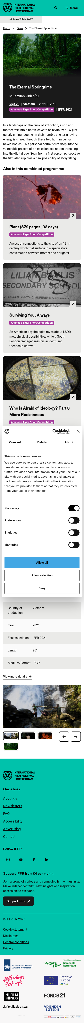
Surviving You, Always (29, 315)
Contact (9, 836)
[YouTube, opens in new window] (21, 859)
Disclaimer (10, 936)
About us (10, 798)
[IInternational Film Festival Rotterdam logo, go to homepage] (19, 7)
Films (20, 28)
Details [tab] (42, 442)
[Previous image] (64, 736)
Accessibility (12, 821)
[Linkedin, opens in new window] (47, 859)
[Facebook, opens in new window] (34, 859)
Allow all (42, 562)
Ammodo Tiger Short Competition (32, 109)
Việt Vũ (14, 104)
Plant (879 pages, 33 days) (33, 226)
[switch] (74, 520)
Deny (42, 588)
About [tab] (69, 442)
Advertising (12, 829)
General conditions (16, 942)
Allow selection (42, 575)
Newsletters (12, 806)
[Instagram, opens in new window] (8, 859)
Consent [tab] (15, 442)
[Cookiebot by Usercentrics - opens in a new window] (53, 431)
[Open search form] (56, 8)
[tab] (11, 735)
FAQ (6, 814)
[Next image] (76, 736)
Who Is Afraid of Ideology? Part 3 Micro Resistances (39, 411)
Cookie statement (15, 929)
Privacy (8, 948)
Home (6, 28)
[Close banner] (78, 431)
